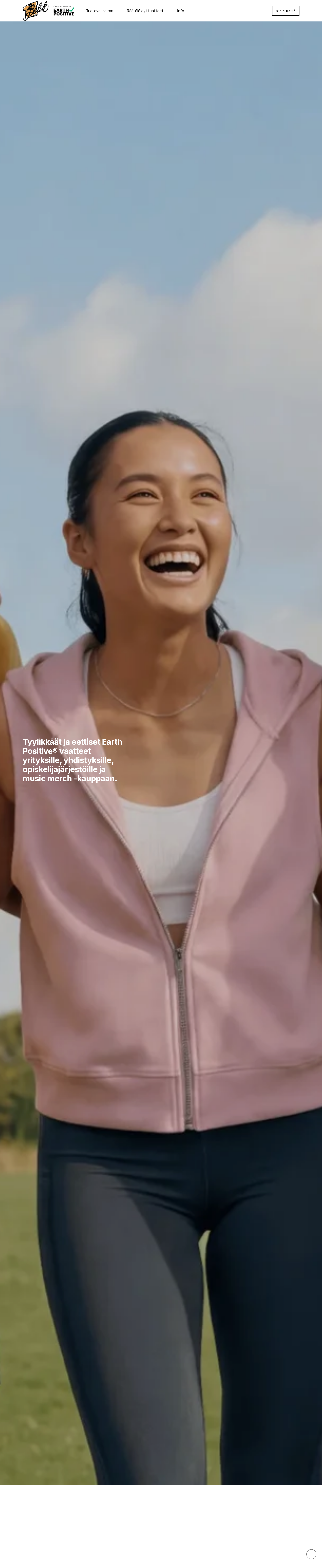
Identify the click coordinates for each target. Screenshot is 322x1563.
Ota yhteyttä (285, 10)
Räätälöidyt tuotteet (145, 11)
